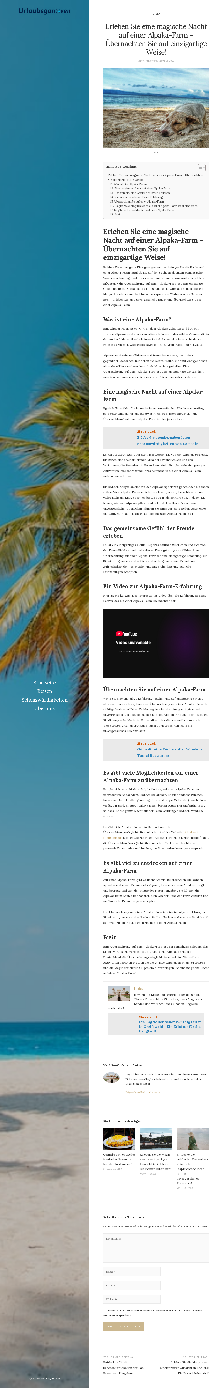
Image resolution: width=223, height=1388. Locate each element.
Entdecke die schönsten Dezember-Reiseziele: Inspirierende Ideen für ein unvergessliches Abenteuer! (192, 1169)
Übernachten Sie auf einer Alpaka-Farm (139, 201)
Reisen (44, 691)
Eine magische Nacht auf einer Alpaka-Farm (142, 188)
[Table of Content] (202, 167)
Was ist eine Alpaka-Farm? (130, 184)
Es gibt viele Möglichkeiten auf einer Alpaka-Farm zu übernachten (156, 206)
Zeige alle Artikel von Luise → (142, 1092)
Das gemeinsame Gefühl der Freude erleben (142, 192)
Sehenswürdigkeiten (45, 700)
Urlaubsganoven (49, 1378)
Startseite (45, 683)
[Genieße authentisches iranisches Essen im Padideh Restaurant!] (119, 1139)
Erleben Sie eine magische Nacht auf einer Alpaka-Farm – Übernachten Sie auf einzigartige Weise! (155, 177)
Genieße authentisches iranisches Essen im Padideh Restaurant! (119, 1159)
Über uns (44, 708)
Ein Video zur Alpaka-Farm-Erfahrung (139, 197)
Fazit (117, 214)
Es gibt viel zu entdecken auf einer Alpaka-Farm (144, 210)
